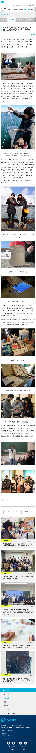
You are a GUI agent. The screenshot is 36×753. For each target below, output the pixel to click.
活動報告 (11, 19)
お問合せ (17, 5)
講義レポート (21, 20)
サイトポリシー (6, 738)
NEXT (26, 512)
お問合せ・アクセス (7, 731)
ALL (17, 512)
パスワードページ (6, 736)
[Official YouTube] (13, 743)
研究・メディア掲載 (9, 713)
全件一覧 (3, 20)
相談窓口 (4, 733)
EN (30, 5)
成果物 (29, 20)
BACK (8, 512)
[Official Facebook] (8, 743)
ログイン (24, 5)
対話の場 (6, 499)
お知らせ (6, 709)
